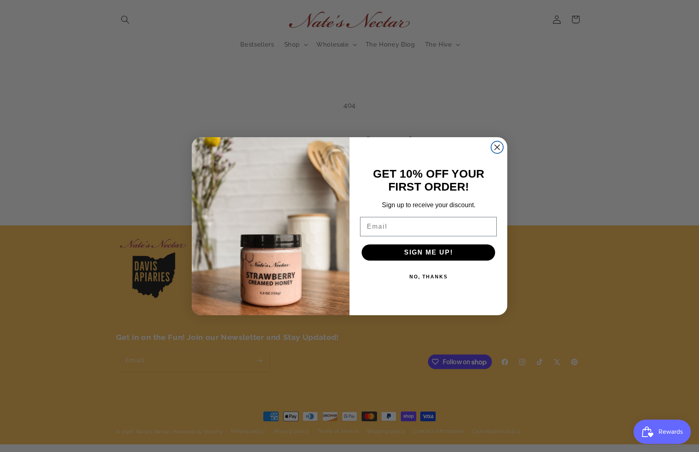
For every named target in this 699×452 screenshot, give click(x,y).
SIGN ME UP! (428, 252)
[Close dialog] (497, 147)
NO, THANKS (428, 277)
